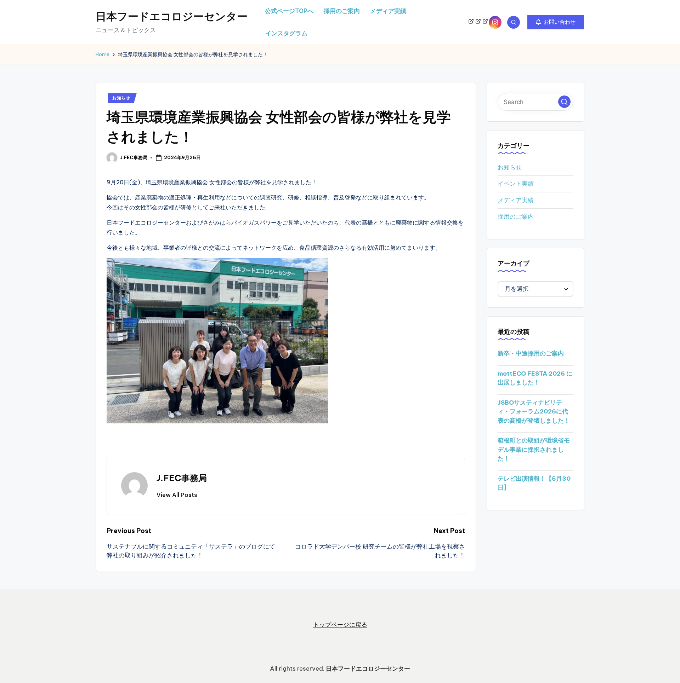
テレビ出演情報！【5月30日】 (534, 483)
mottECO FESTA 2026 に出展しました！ (535, 378)
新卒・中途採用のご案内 (531, 354)
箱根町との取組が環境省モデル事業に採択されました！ (534, 450)
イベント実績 (516, 184)
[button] (555, 22)
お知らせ (121, 97)
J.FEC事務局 (182, 478)
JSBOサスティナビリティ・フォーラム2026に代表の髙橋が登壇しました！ (534, 411)
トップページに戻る (340, 625)
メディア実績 (516, 200)
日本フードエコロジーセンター (172, 16)
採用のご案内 (516, 217)
